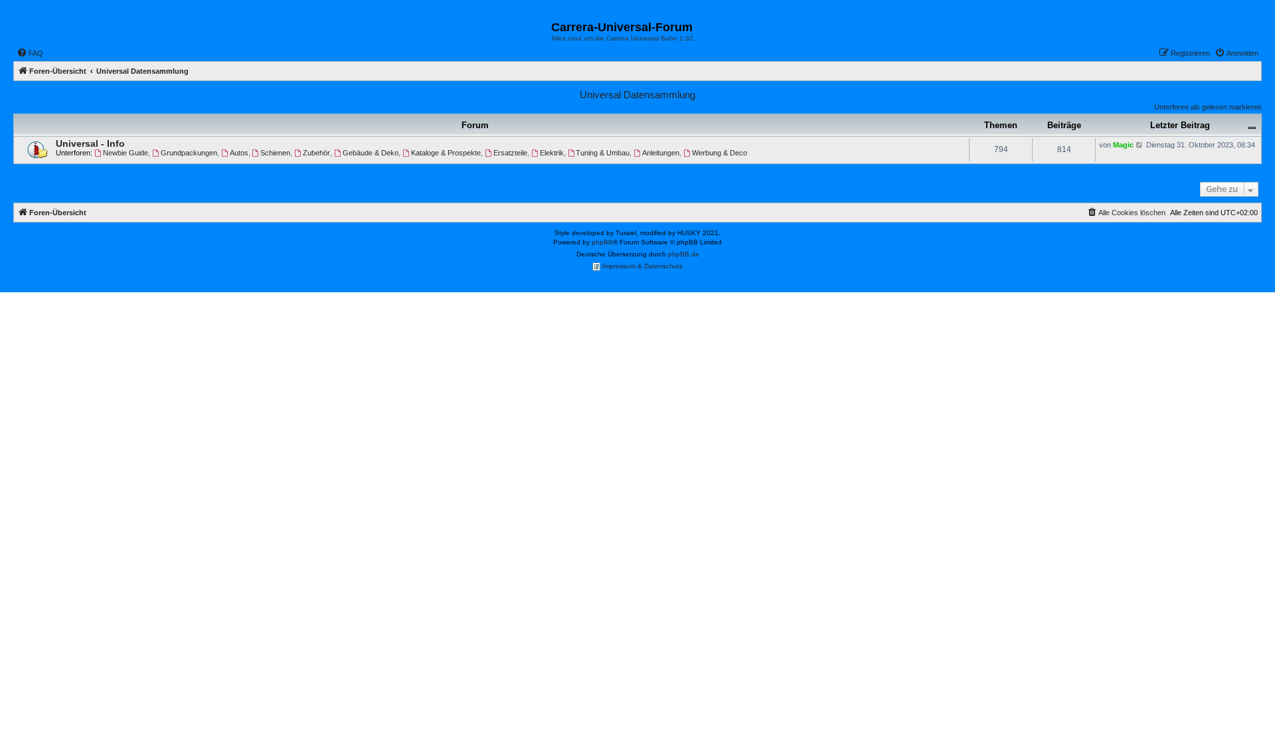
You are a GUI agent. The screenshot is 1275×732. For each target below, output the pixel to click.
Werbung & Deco (719, 153)
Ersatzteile (510, 153)
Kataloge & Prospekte (446, 153)
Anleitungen (660, 153)
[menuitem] (30, 53)
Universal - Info (90, 143)
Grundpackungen (189, 153)
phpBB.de (683, 254)
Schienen (275, 153)
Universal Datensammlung (637, 94)
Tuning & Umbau (603, 153)
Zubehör (316, 153)
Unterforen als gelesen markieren (1208, 107)
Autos (239, 153)
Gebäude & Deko (370, 153)
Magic (1123, 145)
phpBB (602, 242)
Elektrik (552, 153)
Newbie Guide (125, 153)
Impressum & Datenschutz (641, 266)
